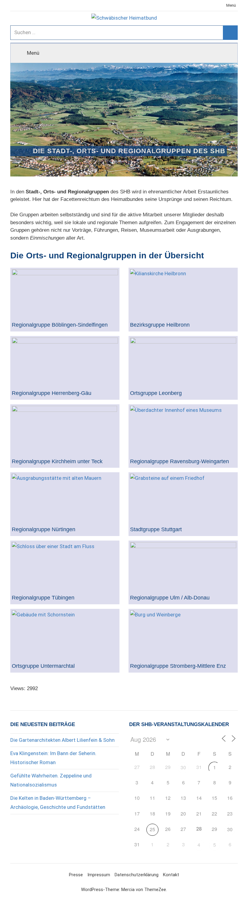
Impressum (98, 874)
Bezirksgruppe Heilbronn (160, 325)
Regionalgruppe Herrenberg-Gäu (51, 393)
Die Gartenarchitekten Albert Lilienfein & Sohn (62, 740)
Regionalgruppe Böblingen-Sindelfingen (60, 325)
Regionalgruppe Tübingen (43, 598)
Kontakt (171, 874)
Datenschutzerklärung (136, 874)
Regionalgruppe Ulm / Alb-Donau (170, 598)
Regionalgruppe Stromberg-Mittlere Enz (178, 666)
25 (152, 829)
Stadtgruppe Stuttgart (156, 529)
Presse (76, 874)
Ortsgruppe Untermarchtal (43, 666)
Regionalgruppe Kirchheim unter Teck (57, 461)
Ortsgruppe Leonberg (156, 393)
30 (183, 767)
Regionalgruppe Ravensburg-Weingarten (179, 461)
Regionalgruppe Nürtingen (43, 529)
